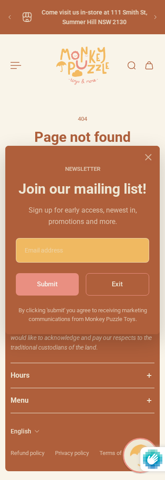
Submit (47, 284)
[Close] (148, 157)
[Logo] (82, 65)
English (21, 431)
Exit (117, 284)
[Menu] (16, 65)
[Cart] (149, 65)
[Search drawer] (131, 65)
